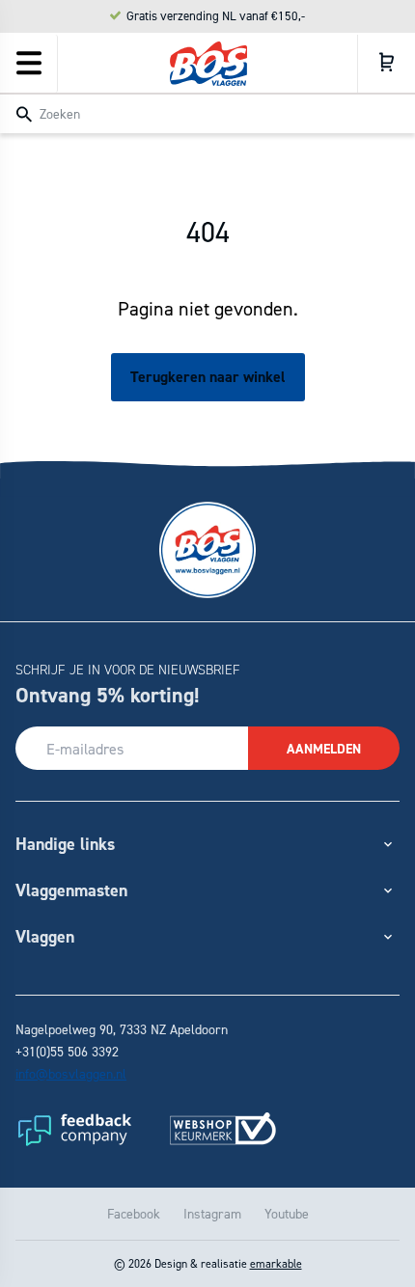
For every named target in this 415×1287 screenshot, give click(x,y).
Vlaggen (44, 936)
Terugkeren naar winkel (208, 377)
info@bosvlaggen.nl (70, 1073)
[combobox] (207, 113)
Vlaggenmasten (71, 890)
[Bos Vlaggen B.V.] (208, 63)
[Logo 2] (223, 1128)
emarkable (276, 1263)
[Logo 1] (73, 1129)
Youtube (286, 1213)
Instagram (212, 1213)
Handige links (65, 844)
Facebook (133, 1213)
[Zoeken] (24, 115)
